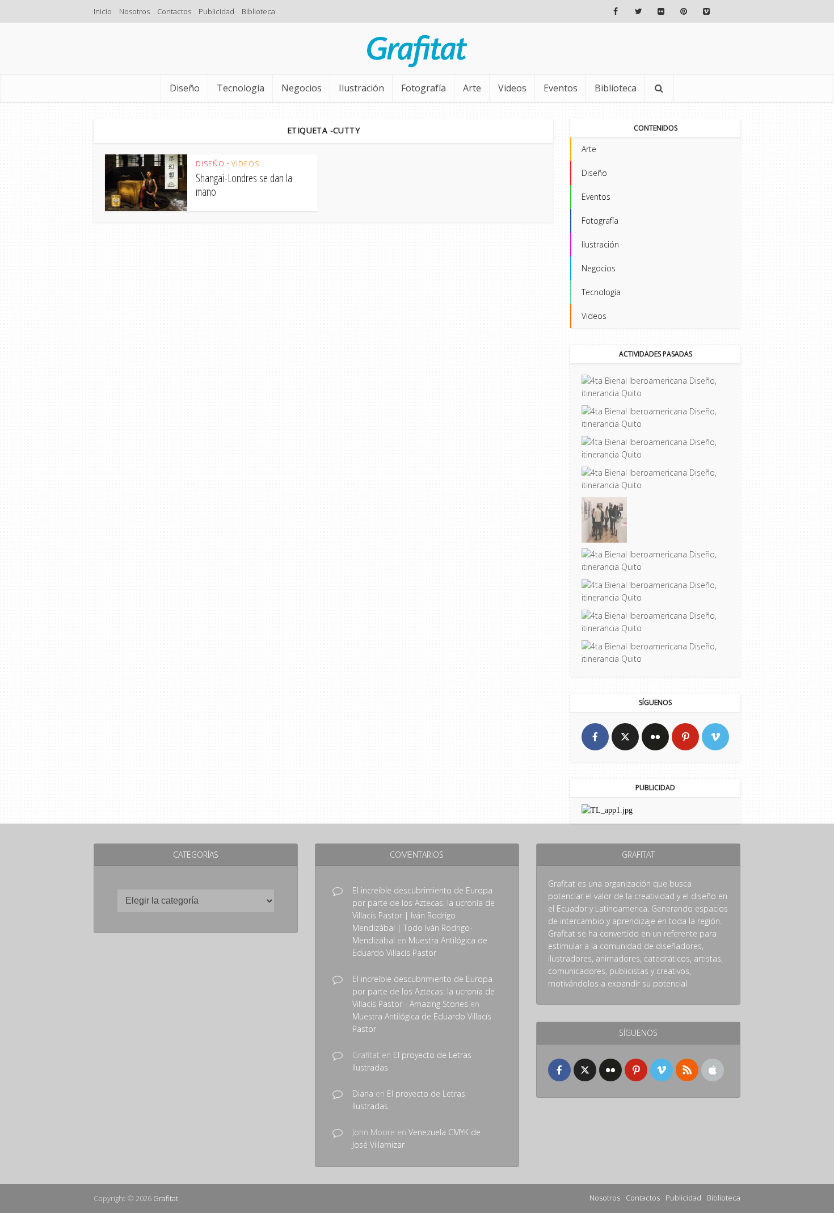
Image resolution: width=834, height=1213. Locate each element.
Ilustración (361, 88)
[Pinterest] (685, 736)
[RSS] (687, 1070)
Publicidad (216, 11)
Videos (512, 88)
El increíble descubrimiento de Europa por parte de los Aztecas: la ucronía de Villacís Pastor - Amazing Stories (423, 991)
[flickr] (655, 736)
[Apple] (712, 1070)
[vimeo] (715, 736)
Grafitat (165, 1198)
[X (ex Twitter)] (625, 736)
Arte (472, 88)
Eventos (561, 88)
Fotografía (423, 88)
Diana (362, 1093)
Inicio (103, 11)
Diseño (185, 88)
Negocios (301, 88)
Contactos (174, 11)
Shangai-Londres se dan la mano (244, 184)
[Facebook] (595, 736)
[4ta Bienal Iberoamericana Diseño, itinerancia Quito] (655, 387)
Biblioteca (258, 11)
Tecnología (240, 88)
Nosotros (134, 11)
